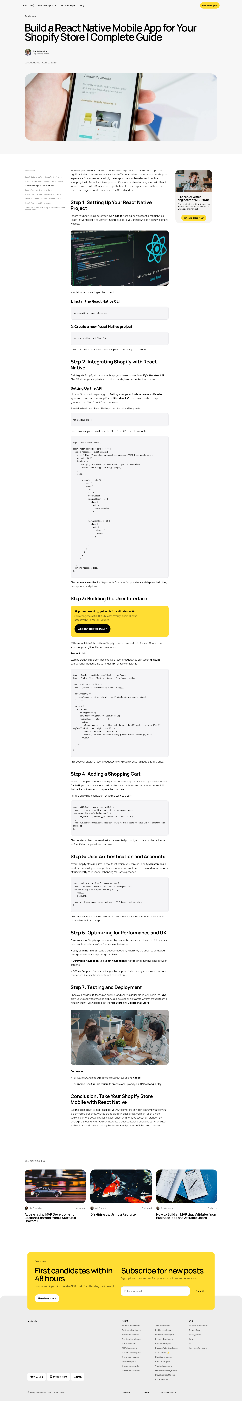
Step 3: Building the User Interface (39, 186)
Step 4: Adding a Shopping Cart (38, 190)
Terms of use (195, 1330)
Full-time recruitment (198, 1326)
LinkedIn (146, 1392)
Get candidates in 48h (92, 629)
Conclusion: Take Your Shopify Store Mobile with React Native (45, 209)
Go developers (129, 1361)
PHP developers (129, 1348)
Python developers (164, 1339)
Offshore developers (164, 1334)
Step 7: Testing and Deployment (38, 203)
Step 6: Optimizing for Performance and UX (43, 199)
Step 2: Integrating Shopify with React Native (44, 181)
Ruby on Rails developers (166, 1348)
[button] (47, 5)
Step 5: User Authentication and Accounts (43, 194)
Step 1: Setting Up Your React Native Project (43, 177)
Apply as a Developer (198, 1348)
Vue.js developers (163, 1366)
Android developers (131, 1326)
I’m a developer (68, 5)
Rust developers (162, 1361)
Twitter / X (127, 1392)
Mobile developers (163, 1330)
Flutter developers (130, 1334)
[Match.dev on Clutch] (77, 1377)
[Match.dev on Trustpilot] (36, 1377)
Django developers (130, 1357)
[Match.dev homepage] (73, 1320)
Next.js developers (163, 1357)
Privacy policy (195, 1334)
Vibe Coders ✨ (162, 1352)
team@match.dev (169, 1392)
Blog (82, 5)
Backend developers (131, 1330)
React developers (163, 1343)
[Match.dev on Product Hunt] (58, 1377)
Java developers (162, 1326)
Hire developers (209, 5)
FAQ (190, 1343)
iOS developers (129, 1343)
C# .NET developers (131, 1352)
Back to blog (30, 16)
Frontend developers (131, 1339)
